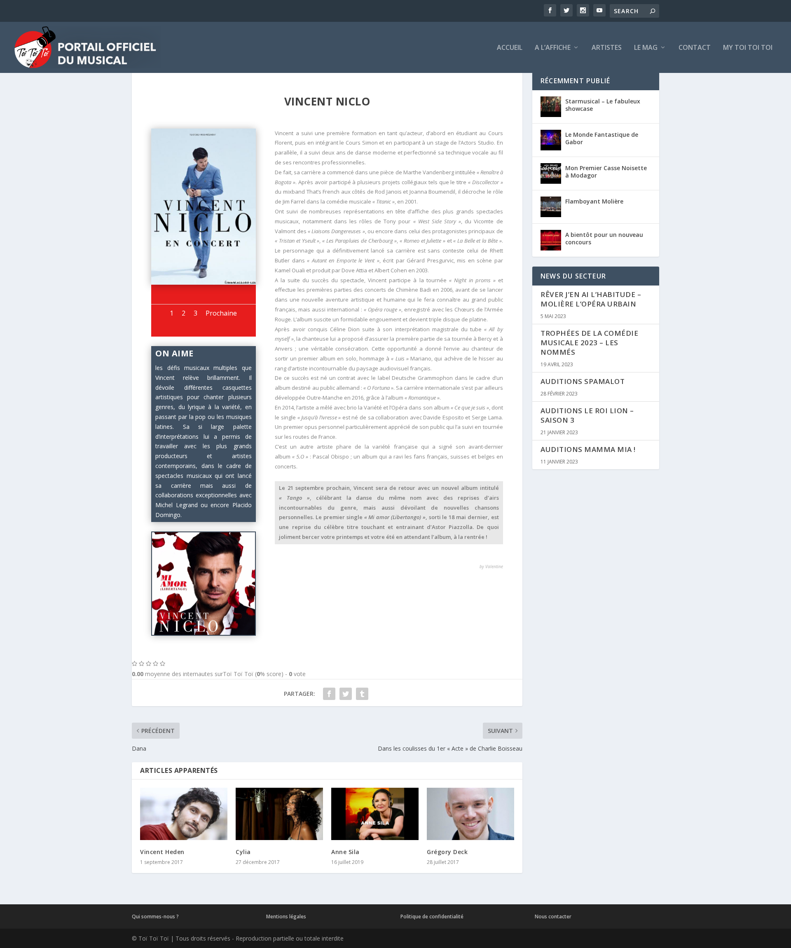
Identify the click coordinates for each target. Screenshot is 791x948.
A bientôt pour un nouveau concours (604, 238)
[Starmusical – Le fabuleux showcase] (551, 106)
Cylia (243, 852)
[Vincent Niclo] (203, 282)
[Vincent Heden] (183, 814)
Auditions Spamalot (583, 381)
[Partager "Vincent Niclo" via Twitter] (345, 694)
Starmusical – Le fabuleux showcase (602, 104)
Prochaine (221, 313)
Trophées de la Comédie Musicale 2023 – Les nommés (589, 342)
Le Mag (646, 48)
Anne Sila (345, 852)
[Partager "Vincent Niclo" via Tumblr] (362, 694)
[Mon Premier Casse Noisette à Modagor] (551, 173)
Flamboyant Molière (594, 201)
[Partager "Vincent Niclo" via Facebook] (329, 694)
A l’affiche (553, 48)
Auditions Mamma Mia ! (588, 449)
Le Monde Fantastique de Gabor (601, 138)
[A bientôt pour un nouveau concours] (551, 240)
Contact (695, 48)
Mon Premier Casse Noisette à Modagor (606, 171)
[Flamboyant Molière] (551, 207)
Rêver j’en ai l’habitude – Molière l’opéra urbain (591, 299)
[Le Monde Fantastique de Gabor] (551, 140)
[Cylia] (279, 814)
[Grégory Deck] (470, 814)
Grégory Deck (447, 852)
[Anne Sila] (375, 814)
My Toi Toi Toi (747, 48)
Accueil (509, 48)
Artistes (607, 48)
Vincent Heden (162, 852)
